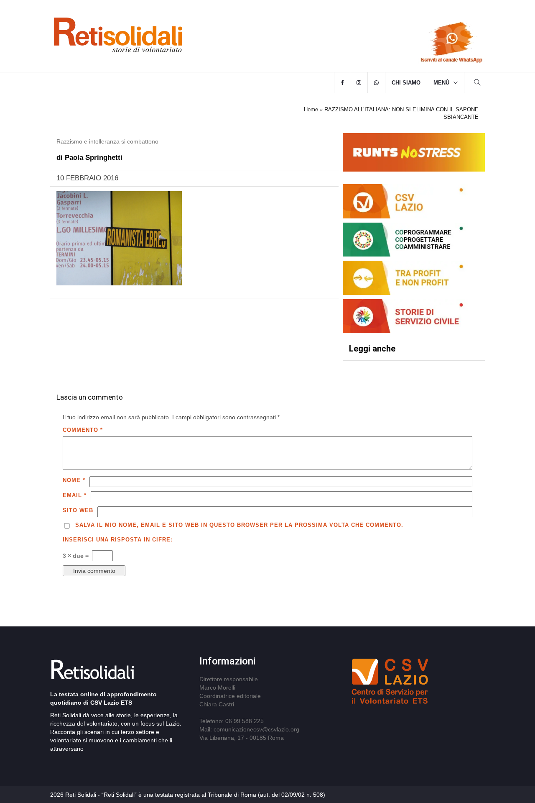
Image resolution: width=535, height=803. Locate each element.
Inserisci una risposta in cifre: (118, 539)
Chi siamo (406, 83)
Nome (74, 480)
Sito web (78, 510)
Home (311, 109)
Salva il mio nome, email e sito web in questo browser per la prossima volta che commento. (239, 525)
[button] (477, 83)
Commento (83, 430)
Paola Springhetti (93, 158)
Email (75, 495)
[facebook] (342, 82)
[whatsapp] (376, 82)
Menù (441, 83)
